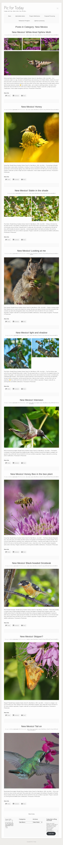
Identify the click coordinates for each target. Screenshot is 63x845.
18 (8, 824)
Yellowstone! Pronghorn (24, 20)
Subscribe (51, 833)
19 (9, 824)
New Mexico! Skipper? (31, 636)
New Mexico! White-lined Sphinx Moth (31, 32)
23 (5, 825)
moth (33, 35)
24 (7, 825)
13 (10, 823)
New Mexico (40, 35)
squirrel (31, 254)
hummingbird (36, 402)
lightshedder (15, 35)
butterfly (28, 639)
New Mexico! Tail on (31, 726)
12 (9, 823)
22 (12, 824)
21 (11, 824)
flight (33, 402)
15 (12, 823)
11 (8, 823)
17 (7, 824)
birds (30, 193)
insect (30, 35)
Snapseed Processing (49, 16)
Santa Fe (41, 109)
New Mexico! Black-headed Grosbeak (31, 563)
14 (11, 823)
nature (36, 35)
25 (8, 825)
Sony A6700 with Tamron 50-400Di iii (51, 35)
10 (7, 823)
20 (10, 824)
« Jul (6, 827)
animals (28, 253)
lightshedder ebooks (20, 16)
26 (9, 825)
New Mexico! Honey (31, 106)
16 (5, 824)
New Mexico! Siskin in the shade (31, 190)
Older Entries (31, 814)
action (27, 35)
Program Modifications (34, 16)
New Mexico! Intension (31, 400)
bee (26, 109)
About (9, 16)
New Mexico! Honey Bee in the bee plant (31, 474)
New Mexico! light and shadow (31, 332)
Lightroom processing (39, 20)
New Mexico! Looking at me (31, 251)
